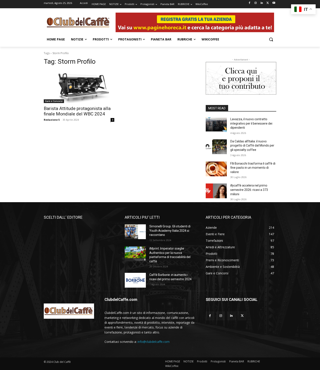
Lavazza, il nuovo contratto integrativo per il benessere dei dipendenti (251, 123)
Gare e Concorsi (54, 101)
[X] (267, 3)
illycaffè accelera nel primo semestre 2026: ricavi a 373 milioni (249, 190)
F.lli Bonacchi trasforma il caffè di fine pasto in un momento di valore (252, 168)
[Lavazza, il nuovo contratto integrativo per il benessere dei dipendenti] (216, 124)
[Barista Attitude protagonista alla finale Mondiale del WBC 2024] (79, 85)
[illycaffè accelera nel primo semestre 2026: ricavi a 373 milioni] (216, 190)
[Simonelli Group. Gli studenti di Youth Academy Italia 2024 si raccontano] (135, 231)
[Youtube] (273, 3)
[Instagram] (255, 3)
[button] (271, 39)
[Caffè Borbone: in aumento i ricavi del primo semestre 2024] (135, 280)
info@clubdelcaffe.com (154, 342)
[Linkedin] (261, 3)
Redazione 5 (52, 119)
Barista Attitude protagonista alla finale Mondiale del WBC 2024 (77, 111)
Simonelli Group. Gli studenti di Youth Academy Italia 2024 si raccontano (169, 231)
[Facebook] (249, 3)
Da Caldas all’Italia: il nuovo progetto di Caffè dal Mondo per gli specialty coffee (252, 146)
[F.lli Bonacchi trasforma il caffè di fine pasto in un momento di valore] (216, 169)
